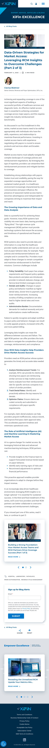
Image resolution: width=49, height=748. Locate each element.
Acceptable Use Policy (24, 727)
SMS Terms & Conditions (24, 734)
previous (20, 567)
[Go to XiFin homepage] (9, 3)
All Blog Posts (11, 26)
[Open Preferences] (3, 744)
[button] (43, 4)
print (29, 633)
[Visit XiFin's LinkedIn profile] (24, 739)
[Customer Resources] (36, 4)
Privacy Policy (26, 608)
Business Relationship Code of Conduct (24, 718)
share (20, 633)
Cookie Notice (24, 724)
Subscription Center (24, 731)
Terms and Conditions (24, 715)
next (32, 567)
